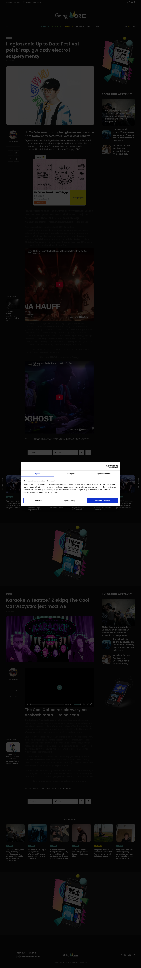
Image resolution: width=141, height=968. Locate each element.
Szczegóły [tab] (71, 473)
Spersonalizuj (69, 500)
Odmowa (38, 500)
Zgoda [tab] (37, 473)
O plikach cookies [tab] (103, 473)
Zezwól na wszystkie (102, 500)
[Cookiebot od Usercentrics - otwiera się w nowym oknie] (108, 466)
